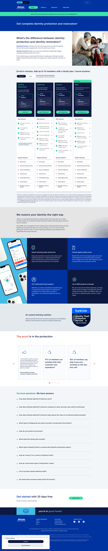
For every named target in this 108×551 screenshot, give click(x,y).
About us (38, 522)
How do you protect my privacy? (31, 431)
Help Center (66, 7)
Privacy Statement (32, 528)
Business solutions (58, 522)
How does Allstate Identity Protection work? (35, 399)
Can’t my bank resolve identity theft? (33, 471)
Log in (37, 524)
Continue (26, 541)
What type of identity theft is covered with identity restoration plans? (45, 447)
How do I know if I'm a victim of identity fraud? (36, 455)
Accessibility (55, 528)
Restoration (23, 161)
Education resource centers (25, 186)
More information (26, 545)
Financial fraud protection (26, 165)
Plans (32, 7)
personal (19, 2)
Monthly (21, 76)
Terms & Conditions (48, 528)
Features (43, 7)
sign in (87, 2)
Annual (30, 76)
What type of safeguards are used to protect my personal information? (45, 423)
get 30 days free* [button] (44, 112)
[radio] (25, 97)
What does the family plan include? (32, 439)
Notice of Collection (40, 528)
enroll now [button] (25, 112)
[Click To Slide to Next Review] (94, 364)
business (26, 2)
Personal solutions (58, 520)
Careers (37, 520)
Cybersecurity (23, 173)
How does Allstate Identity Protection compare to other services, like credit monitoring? (52, 407)
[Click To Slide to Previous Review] (14, 364)
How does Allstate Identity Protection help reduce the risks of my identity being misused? (52, 415)
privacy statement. (10, 538)
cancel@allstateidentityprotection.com (28, 200)
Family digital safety (25, 177)
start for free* (76, 498)
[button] (32, 123)
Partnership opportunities (60, 524)
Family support (23, 181)
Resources (54, 7)
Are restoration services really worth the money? (37, 479)
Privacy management (25, 169)
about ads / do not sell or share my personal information (68, 528)
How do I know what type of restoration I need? (36, 463)
